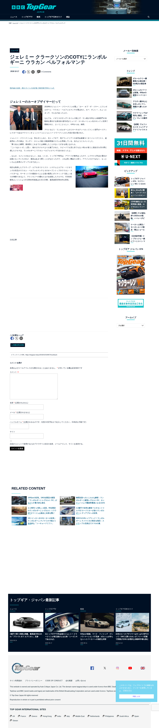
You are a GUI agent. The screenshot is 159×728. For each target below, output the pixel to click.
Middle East (79, 716)
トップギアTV (27, 17)
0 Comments (46, 72)
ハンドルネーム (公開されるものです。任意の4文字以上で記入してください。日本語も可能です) (48, 422)
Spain (136, 716)
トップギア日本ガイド (53, 17)
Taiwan (15, 721)
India (59, 716)
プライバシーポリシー (33, 681)
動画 (38, 17)
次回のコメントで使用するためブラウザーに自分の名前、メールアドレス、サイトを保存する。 (47, 444)
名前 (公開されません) (19, 403)
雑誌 (68, 17)
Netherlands (95, 716)
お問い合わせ (80, 681)
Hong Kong (47, 716)
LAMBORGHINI (17, 345)
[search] (148, 17)
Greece (34, 716)
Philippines (109, 716)
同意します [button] (136, 696)
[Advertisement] (79, 34)
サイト (12, 432)
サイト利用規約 (16, 681)
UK (13, 716)
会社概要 (69, 681)
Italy (68, 716)
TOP (10, 23)
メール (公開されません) (20, 412)
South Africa (124, 716)
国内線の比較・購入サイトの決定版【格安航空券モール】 (32, 88)
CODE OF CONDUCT (54, 681)
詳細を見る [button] (127, 690)
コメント (14, 372)
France (23, 716)
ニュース (13, 17)
